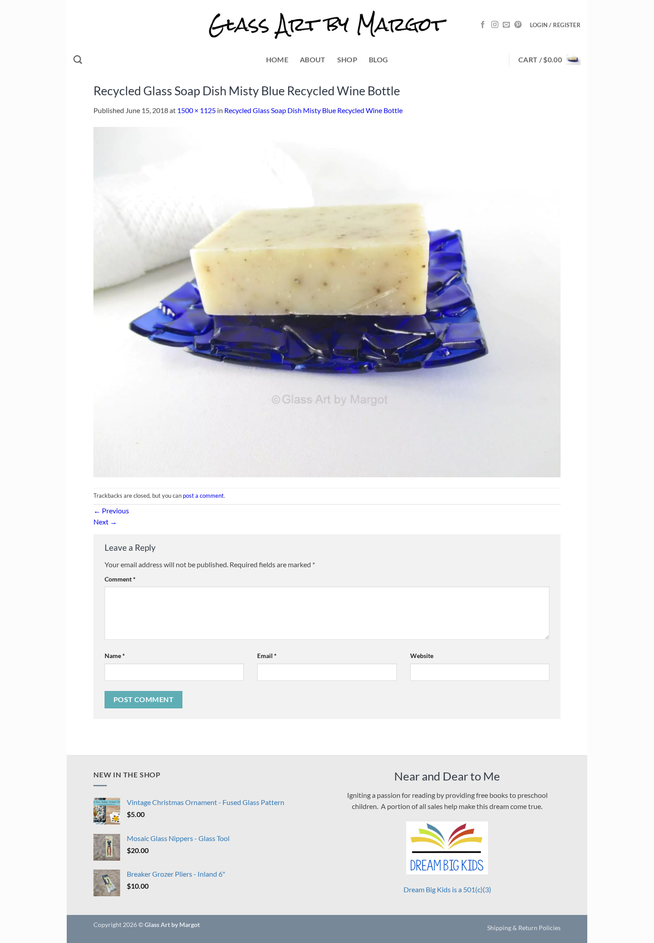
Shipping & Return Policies (524, 927)
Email (267, 655)
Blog (378, 59)
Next (105, 521)
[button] (555, 25)
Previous (111, 510)
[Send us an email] (506, 25)
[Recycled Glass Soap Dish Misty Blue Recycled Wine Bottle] (327, 301)
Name (115, 655)
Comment (120, 579)
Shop (347, 59)
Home (277, 59)
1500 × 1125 (196, 110)
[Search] (77, 59)
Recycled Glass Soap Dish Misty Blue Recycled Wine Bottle (313, 110)
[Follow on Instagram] (494, 25)
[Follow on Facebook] (482, 25)
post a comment (203, 495)
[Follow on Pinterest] (517, 25)
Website (421, 655)
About (313, 59)
